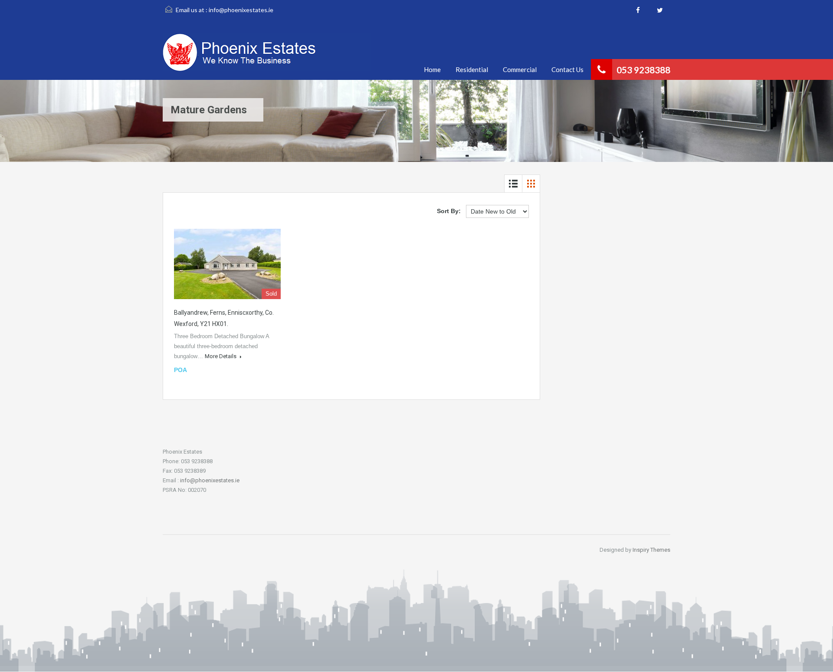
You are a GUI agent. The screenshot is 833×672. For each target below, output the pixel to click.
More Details (221, 356)
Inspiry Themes (651, 550)
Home (432, 69)
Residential (472, 69)
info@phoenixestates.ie (241, 9)
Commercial (520, 69)
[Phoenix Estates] (267, 56)
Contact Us (567, 69)
